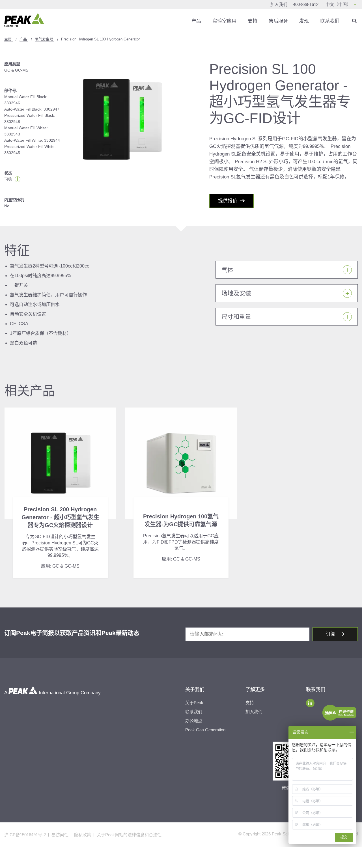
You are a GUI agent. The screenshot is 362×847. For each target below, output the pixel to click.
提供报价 (227, 201)
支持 (252, 21)
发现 (304, 21)
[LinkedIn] (310, 703)
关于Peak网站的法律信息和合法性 (129, 834)
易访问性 (59, 834)
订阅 (331, 634)
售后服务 (278, 21)
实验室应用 (224, 21)
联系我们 (329, 21)
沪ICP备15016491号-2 (25, 834)
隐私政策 (82, 834)
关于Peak (194, 702)
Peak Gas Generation (205, 729)
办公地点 (193, 720)
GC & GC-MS (16, 70)
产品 (196, 21)
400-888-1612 (305, 4)
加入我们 (278, 4)
